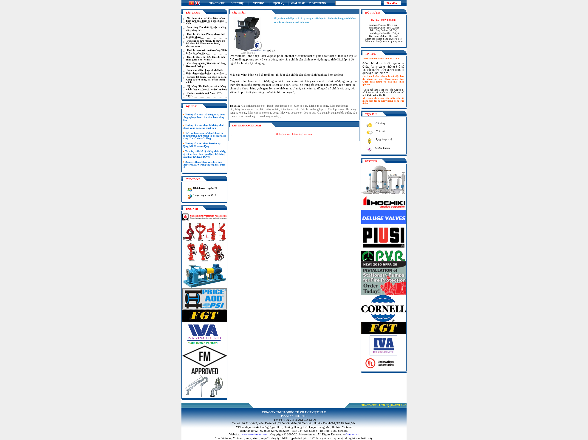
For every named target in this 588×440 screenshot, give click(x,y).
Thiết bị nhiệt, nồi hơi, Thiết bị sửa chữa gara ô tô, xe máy (205, 58)
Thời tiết (380, 131)
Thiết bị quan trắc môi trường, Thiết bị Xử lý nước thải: (206, 51)
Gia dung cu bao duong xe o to (261, 116)
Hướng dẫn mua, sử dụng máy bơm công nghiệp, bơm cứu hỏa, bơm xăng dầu (204, 117)
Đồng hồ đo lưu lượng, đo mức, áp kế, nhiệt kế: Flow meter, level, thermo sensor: (205, 43)
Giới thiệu (238, 3)
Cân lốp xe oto (336, 109)
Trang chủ (217, 3)
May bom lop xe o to (246, 109)
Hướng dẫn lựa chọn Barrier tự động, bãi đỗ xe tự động (201, 145)
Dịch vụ (278, 3)
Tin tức (258, 3)
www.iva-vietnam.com (254, 434)
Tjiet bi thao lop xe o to (279, 105)
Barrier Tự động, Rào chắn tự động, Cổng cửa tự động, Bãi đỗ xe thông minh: (206, 79)
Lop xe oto (309, 112)
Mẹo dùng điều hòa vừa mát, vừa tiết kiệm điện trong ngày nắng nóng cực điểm (383, 97)
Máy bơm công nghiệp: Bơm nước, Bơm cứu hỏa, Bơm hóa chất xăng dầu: (205, 21)
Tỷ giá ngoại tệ (383, 139)
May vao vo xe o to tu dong (263, 112)
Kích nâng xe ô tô (269, 109)
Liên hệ (384, 405)
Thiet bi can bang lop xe (313, 109)
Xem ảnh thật (248, 52)
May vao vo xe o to (291, 112)
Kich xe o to (300, 105)
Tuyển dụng (317, 3)
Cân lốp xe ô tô (289, 109)
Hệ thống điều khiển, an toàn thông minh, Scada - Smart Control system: (206, 87)
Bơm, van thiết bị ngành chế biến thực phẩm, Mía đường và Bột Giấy (206, 71)
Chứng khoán (382, 147)
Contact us (352, 434)
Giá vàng (380, 123)
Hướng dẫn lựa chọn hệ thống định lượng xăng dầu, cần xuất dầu (203, 126)
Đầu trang (399, 405)
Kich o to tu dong (318, 105)
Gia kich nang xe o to (253, 105)
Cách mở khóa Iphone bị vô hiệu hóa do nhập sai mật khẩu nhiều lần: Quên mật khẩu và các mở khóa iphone (383, 76)
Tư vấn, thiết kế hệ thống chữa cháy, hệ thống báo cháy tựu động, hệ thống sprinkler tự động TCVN (204, 154)
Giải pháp (298, 3)
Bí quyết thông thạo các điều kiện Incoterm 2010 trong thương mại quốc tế (204, 164)
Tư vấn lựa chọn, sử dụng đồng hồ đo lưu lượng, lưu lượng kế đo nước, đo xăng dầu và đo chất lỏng (204, 135)
